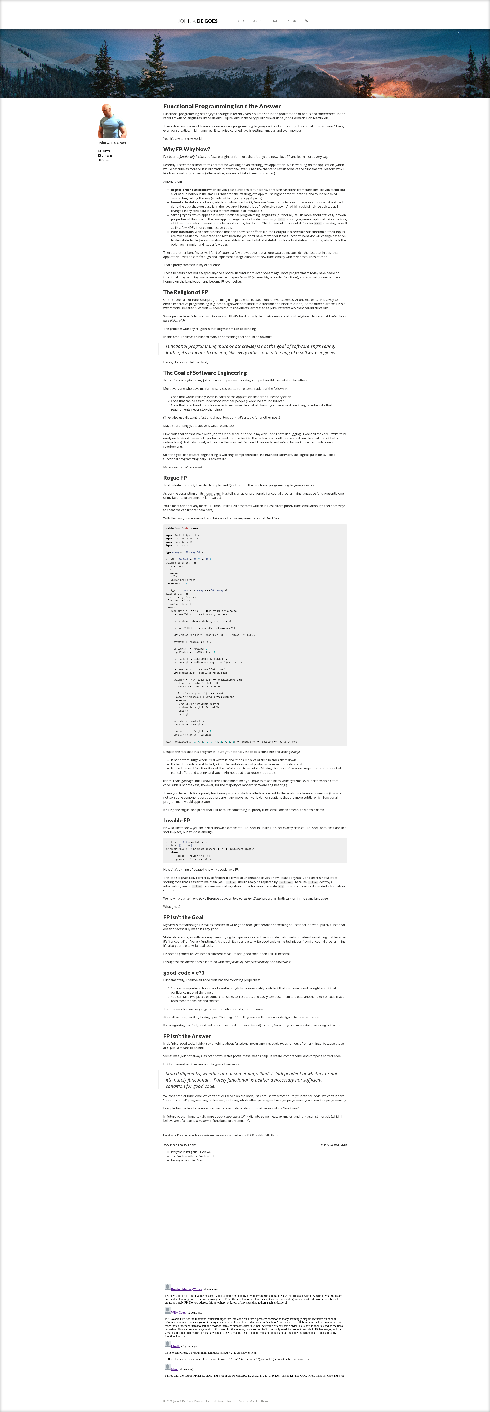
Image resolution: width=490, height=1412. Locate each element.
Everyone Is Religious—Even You (191, 1152)
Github (105, 160)
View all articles (334, 1144)
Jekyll (213, 1401)
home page (212, 493)
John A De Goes (268, 1135)
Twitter (105, 151)
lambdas (270, 130)
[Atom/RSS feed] (306, 21)
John (198, 21)
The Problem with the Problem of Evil (194, 1156)
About (243, 21)
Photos (293, 21)
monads (296, 130)
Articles (260, 21)
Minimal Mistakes (250, 1401)
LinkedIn (106, 155)
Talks (277, 21)
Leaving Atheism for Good (187, 1160)
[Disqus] (255, 1230)
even (286, 130)
